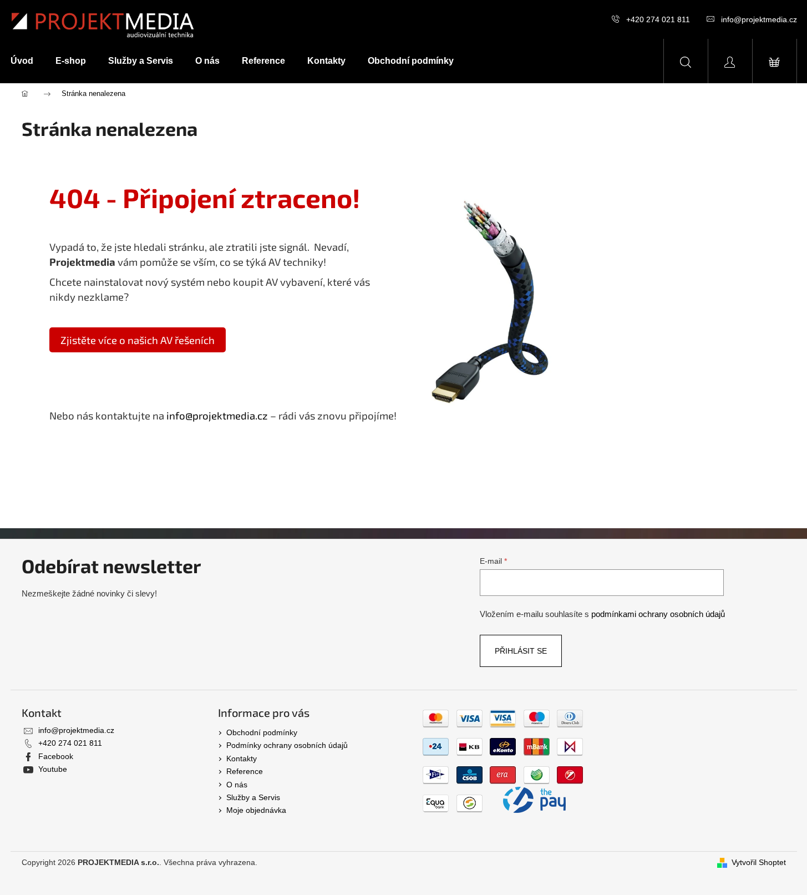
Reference (244, 771)
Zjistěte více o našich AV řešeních (137, 339)
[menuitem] (27, 61)
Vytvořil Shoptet (759, 862)
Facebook (55, 756)
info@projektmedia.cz (759, 19)
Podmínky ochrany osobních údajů (287, 745)
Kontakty (241, 758)
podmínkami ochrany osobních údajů (658, 614)
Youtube (52, 769)
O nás (236, 784)
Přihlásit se (521, 650)
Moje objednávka (256, 810)
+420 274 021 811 (658, 19)
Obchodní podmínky (261, 732)
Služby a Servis (253, 797)
